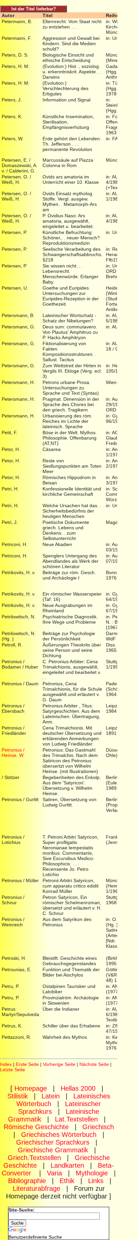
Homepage (30, 1088)
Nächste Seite (94, 1064)
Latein (51, 1096)
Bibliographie (27, 1180)
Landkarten (67, 1165)
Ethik (67, 1180)
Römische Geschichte (36, 1127)
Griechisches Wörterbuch (58, 1134)
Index (6, 1064)
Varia (54, 1173)
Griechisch (98, 1127)
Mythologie (92, 1173)
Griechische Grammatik (53, 1150)
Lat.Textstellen (76, 1119)
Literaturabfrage (36, 1188)
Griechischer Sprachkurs (52, 1142)
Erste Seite (27, 1064)
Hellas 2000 (78, 1088)
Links (96, 1180)
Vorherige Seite (59, 1064)
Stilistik (17, 1096)
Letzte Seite (12, 1069)
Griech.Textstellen (34, 1157)
